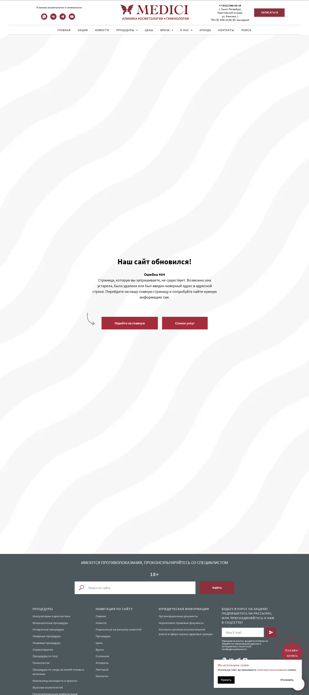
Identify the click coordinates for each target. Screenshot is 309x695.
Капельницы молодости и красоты (55, 681)
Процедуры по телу (45, 656)
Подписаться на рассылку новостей (118, 629)
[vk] (53, 18)
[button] (269, 12)
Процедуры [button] (125, 30)
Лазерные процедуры (47, 636)
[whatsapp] (44, 18)
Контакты (226, 30)
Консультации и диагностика (51, 616)
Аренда (205, 30)
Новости (102, 30)
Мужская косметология (48, 687)
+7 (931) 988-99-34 (230, 5)
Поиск (246, 30)
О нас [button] (185, 30)
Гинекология (41, 663)
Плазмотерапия (43, 649)
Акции (83, 30)
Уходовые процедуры (46, 643)
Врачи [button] (165, 30)
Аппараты (102, 663)
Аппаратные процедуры (48, 629)
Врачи (100, 649)
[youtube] (72, 18)
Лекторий (102, 669)
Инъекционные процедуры (50, 623)
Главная (64, 30)
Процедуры (103, 636)
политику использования (272, 670)
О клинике (102, 656)
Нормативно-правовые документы (181, 623)
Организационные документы (178, 616)
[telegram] (62, 18)
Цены (149, 30)
